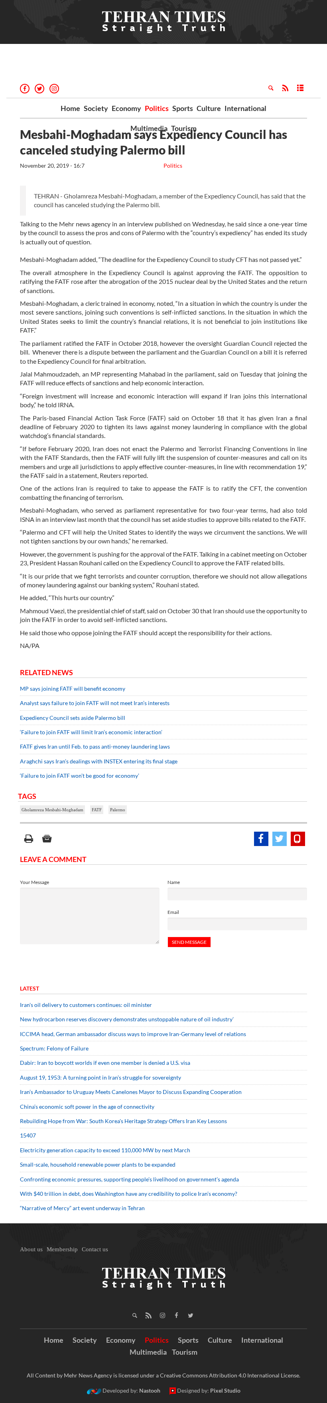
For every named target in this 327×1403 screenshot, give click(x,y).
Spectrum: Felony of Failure (54, 1048)
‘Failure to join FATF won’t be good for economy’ (79, 775)
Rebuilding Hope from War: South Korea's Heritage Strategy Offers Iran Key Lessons (123, 1121)
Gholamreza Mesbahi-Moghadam (52, 809)
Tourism (184, 128)
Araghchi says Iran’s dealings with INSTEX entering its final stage (98, 761)
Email (173, 912)
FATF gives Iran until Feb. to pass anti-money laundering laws (95, 746)
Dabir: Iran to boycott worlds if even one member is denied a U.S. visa (105, 1062)
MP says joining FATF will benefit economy (72, 688)
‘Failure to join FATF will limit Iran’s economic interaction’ (91, 732)
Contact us (95, 1249)
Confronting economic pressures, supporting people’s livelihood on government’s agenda (129, 1179)
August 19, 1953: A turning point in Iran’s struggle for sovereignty (100, 1077)
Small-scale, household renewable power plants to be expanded (97, 1164)
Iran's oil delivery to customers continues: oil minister (86, 1004)
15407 (28, 1135)
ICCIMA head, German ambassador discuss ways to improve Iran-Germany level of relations (133, 1033)
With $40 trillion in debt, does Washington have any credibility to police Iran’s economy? (128, 1193)
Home (70, 108)
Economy (126, 108)
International (245, 108)
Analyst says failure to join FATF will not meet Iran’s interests (94, 703)
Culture (209, 108)
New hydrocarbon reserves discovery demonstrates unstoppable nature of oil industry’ (127, 1019)
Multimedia (148, 128)
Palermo (117, 809)
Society (96, 108)
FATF (97, 809)
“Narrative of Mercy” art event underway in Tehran (82, 1208)
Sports (182, 108)
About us (31, 1249)
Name (173, 882)
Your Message (34, 882)
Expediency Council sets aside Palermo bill (72, 717)
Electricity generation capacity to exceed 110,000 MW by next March (105, 1150)
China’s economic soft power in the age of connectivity (87, 1106)
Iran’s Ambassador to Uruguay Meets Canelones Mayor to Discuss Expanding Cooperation (131, 1091)
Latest (29, 988)
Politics (157, 108)
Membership (62, 1249)
